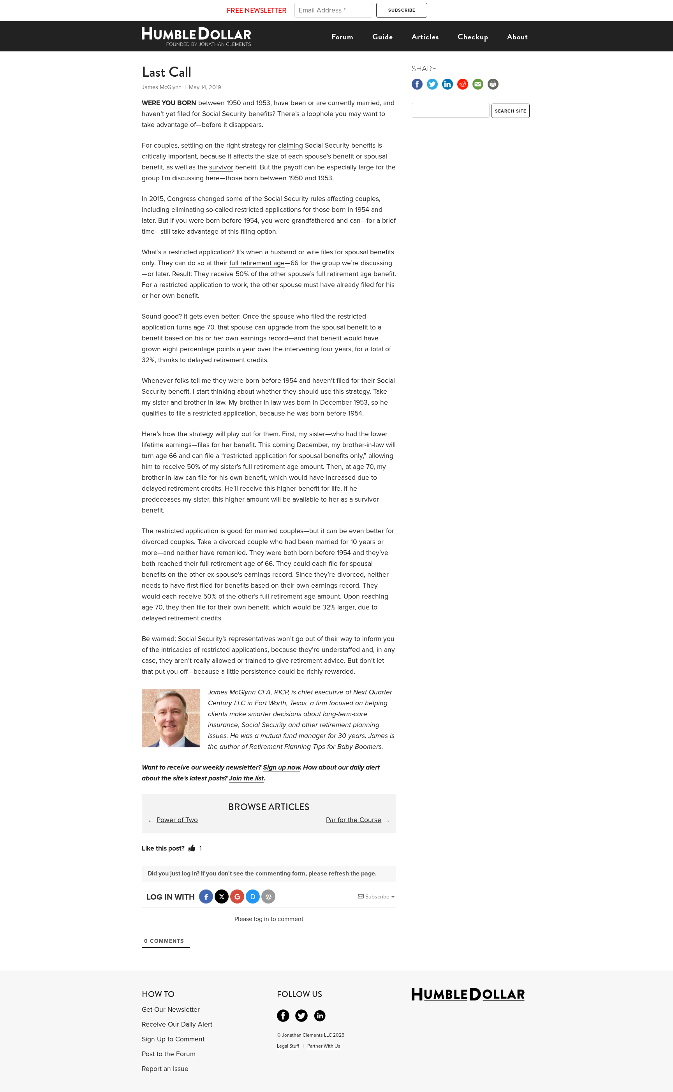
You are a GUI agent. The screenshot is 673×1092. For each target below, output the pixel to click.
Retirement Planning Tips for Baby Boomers (315, 747)
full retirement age (257, 263)
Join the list (246, 778)
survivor (221, 167)
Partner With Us (323, 1046)
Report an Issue (165, 1069)
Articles (425, 36)
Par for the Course (353, 820)
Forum (342, 36)
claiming (290, 145)
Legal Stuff (288, 1046)
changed (211, 199)
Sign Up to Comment (173, 1039)
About (517, 36)
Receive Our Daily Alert (177, 1024)
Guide (382, 36)
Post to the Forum (169, 1054)
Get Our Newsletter (171, 1010)
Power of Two (177, 820)
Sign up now (281, 767)
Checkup (473, 36)
